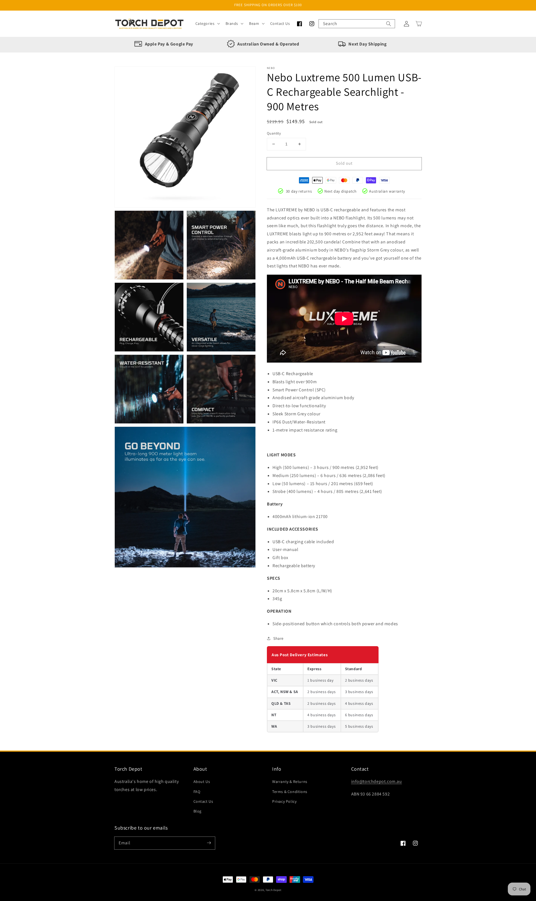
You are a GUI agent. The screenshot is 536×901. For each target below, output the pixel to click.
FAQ (196, 791)
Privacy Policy (284, 801)
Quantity (274, 133)
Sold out (344, 163)
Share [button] (278, 638)
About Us (201, 781)
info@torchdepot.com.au (376, 781)
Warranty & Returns (289, 781)
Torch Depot (273, 890)
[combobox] (357, 24)
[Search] (388, 24)
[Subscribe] (209, 843)
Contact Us (203, 801)
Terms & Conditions (289, 791)
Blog (197, 811)
